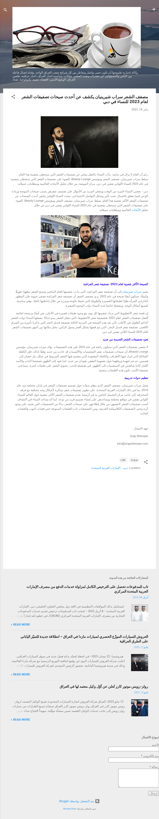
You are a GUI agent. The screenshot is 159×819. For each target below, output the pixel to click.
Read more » (20, 624)
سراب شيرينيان (132, 291)
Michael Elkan (69, 809)
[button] (13, 97)
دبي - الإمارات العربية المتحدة (110, 468)
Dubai (134, 460)
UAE (123, 460)
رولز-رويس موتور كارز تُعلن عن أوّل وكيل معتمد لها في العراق (104, 686)
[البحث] (5, 10)
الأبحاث (136, 210)
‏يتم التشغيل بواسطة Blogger (77, 801)
